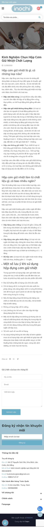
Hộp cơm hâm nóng (11, 97)
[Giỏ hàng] (39, 9)
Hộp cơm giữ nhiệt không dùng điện (18, 108)
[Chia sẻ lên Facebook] (10, 359)
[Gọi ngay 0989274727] (5, 523)
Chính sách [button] (7, 498)
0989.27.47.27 (13, 477)
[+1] (14, 359)
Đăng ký (22, 443)
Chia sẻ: (5, 359)
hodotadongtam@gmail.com (18, 474)
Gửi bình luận (11, 412)
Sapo (27, 521)
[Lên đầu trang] (38, 522)
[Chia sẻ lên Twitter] (17, 359)
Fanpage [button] (6, 504)
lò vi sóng (10, 156)
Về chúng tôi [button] (8, 492)
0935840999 (12, 488)
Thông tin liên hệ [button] (10, 453)
